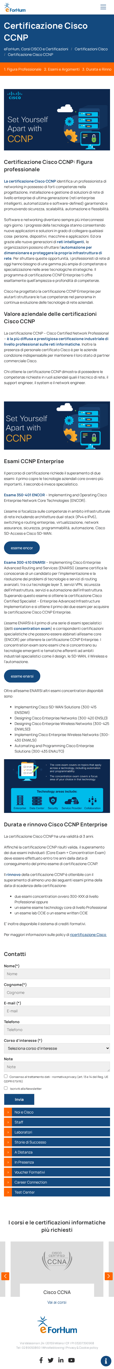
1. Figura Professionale (22, 69)
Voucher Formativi (30, 1172)
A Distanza (24, 1152)
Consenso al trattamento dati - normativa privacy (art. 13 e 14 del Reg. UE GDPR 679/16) (56, 1079)
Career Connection (31, 1182)
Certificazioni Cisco (91, 48)
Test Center (25, 1192)
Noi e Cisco (24, 1112)
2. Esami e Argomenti (62, 69)
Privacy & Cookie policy (82, 1348)
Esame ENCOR (22, 547)
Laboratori (23, 1132)
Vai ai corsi (57, 1302)
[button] (5, 1276)
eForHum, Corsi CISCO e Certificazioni (36, 48)
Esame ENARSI (22, 676)
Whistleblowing (53, 1348)
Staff (19, 1122)
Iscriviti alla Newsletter (26, 1089)
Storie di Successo (30, 1142)
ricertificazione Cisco (88, 934)
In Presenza (24, 1162)
